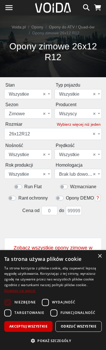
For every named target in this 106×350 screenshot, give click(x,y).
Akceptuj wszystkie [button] (28, 326)
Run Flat (33, 186)
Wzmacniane (83, 186)
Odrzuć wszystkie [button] (78, 326)
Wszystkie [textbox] (27, 94)
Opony (37, 27)
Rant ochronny (33, 198)
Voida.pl (19, 27)
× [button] (100, 256)
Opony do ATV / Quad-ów (71, 27)
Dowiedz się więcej (19, 290)
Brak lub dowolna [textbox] (77, 174)
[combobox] (28, 94)
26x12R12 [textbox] (52, 134)
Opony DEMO (80, 198)
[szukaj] (86, 7)
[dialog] (53, 300)
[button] (53, 340)
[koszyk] (98, 7)
